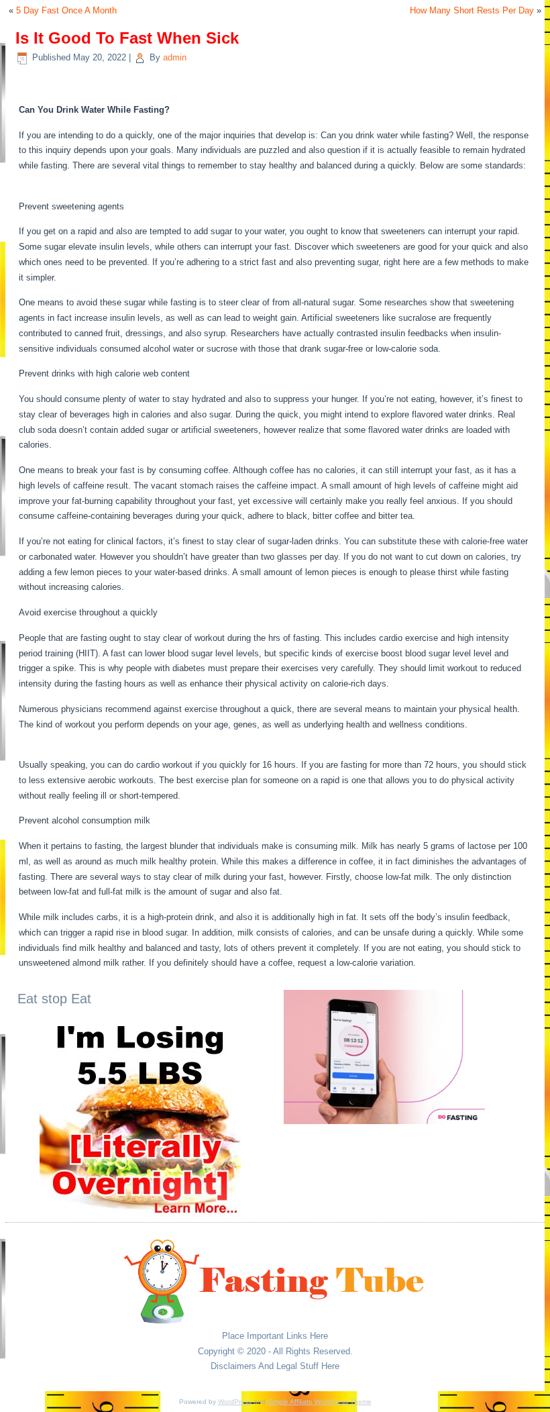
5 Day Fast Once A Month (66, 10)
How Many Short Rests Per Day (472, 10)
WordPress (235, 1401)
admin (174, 57)
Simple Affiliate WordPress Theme (320, 1401)
